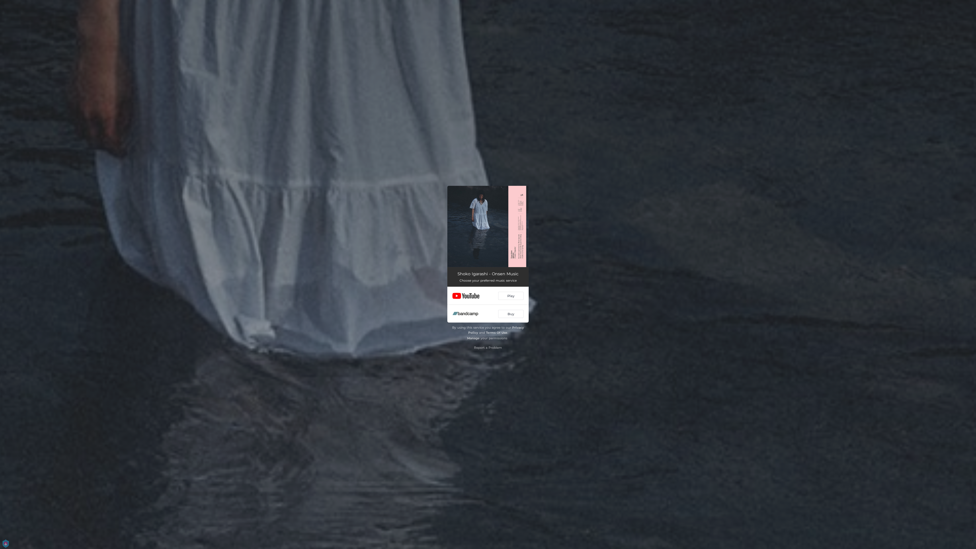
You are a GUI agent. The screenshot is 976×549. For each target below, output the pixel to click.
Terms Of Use (496, 332)
